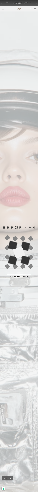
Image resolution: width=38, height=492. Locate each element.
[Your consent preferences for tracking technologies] (3, 488)
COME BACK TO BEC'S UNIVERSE (19, 276)
